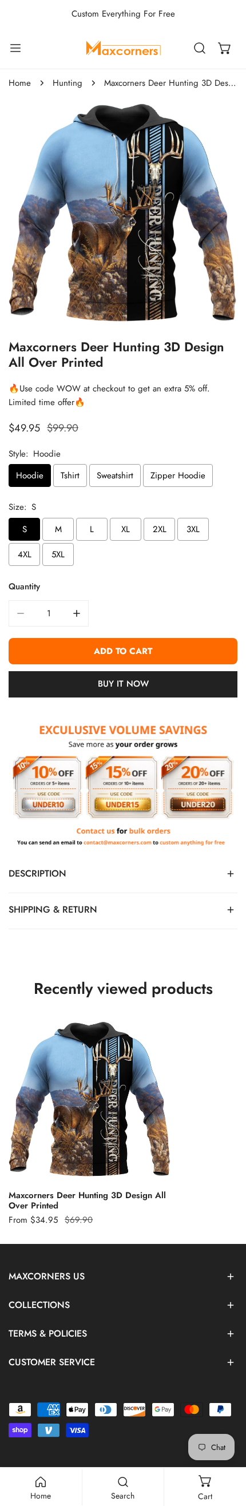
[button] (224, 48)
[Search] (199, 48)
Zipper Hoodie (177, 475)
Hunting (67, 83)
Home (20, 83)
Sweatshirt (115, 475)
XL (125, 529)
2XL (159, 529)
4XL (24, 554)
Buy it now (123, 683)
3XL (193, 529)
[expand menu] (15, 48)
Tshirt (70, 475)
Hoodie (29, 475)
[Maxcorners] (123, 48)
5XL (58, 554)
